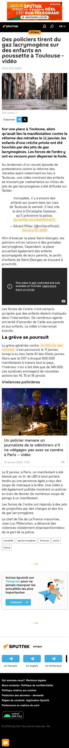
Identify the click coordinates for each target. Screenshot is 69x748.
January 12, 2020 (34, 230)
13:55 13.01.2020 (11, 68)
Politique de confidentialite (37, 685)
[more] (63, 462)
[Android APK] (13, 716)
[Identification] (44, 26)
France (6, 547)
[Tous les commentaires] (5, 742)
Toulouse (44, 540)
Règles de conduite (13, 700)
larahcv (11, 112)
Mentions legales (36, 680)
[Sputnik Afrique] (11, 27)
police (56, 540)
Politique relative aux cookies (19, 690)
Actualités (8, 540)
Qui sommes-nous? (13, 680)
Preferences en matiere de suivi (20, 705)
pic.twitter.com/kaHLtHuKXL (35, 220)
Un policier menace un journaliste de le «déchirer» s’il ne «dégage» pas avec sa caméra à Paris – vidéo (33, 447)
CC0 (4, 112)
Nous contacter (11, 685)
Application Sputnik (37, 700)
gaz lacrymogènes (27, 540)
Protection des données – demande (23, 695)
